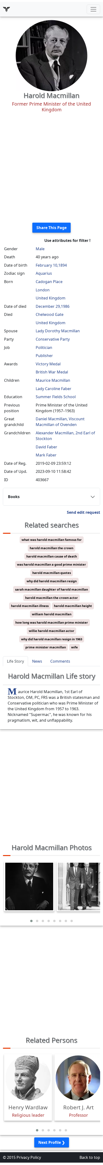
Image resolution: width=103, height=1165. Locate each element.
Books (14, 496)
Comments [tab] (60, 661)
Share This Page (51, 227)
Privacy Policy (29, 1157)
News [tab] (37, 661)
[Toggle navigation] (93, 9)
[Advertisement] (51, 168)
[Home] (6, 9)
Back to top (90, 1157)
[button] (31, 921)
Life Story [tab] (15, 661)
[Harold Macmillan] (51, 55)
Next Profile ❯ (51, 1142)
